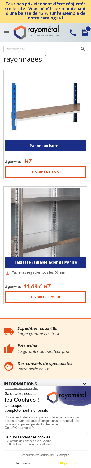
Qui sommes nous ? (15, 321)
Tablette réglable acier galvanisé (45, 262)
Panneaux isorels (45, 145)
